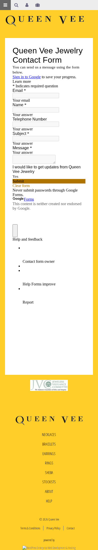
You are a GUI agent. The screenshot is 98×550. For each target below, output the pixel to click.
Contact (71, 528)
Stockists (49, 482)
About (49, 491)
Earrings (49, 453)
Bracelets (49, 444)
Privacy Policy (53, 528)
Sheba (49, 472)
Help (49, 501)
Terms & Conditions (30, 528)
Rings (49, 463)
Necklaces (49, 434)
